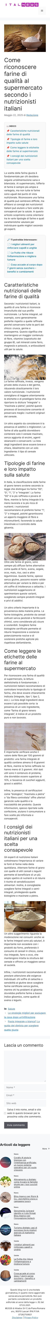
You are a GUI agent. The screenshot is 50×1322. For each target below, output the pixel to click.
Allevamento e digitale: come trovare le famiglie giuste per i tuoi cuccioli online (26, 1183)
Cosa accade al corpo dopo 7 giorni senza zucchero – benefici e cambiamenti (24, 1277)
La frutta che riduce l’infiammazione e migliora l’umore (23, 1261)
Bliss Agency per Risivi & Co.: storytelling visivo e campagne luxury (26, 1199)
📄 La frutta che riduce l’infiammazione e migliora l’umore (21, 256)
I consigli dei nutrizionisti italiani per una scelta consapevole (22, 159)
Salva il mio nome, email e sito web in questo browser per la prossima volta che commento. (24, 1113)
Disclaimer (17, 1317)
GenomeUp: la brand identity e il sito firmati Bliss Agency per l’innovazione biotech (25, 1214)
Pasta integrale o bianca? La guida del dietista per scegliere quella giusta (22, 1025)
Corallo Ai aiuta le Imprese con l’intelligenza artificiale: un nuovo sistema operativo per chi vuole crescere (25, 1163)
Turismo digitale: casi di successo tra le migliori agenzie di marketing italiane (25, 1231)
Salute (11, 1008)
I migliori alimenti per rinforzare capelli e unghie (24, 1247)
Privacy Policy (31, 1317)
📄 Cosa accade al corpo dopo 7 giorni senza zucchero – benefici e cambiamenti (24, 268)
